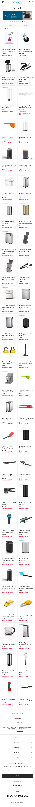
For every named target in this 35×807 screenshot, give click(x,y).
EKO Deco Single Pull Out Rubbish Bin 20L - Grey (8, 391)
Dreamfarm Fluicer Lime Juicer (26, 391)
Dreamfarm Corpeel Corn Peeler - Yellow (8, 615)
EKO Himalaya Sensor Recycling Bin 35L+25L (25, 643)
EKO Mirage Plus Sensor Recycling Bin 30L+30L (9, 250)
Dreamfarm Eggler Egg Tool (25, 615)
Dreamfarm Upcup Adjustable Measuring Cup (8, 643)
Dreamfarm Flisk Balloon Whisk (26, 671)
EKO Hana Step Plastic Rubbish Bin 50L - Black (8, 559)
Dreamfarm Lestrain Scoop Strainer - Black (25, 475)
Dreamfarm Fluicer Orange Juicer (7, 138)
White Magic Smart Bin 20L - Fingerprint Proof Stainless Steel (9, 78)
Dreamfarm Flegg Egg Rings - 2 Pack (8, 362)
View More (17, 718)
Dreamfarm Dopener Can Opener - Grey (8, 531)
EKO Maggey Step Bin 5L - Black (25, 334)
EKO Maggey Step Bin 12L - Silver (8, 222)
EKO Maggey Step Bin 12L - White (25, 138)
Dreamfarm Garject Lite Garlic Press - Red (26, 419)
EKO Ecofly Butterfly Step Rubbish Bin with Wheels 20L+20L (8, 419)
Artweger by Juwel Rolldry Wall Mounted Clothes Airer (25, 106)
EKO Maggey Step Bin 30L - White (8, 106)
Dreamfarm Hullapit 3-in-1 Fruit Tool (8, 700)
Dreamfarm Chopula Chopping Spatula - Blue (26, 587)
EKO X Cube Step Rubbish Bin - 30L (24, 559)
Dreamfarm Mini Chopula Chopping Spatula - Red (7, 447)
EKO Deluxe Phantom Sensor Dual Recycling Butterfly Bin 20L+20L (25, 194)
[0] (28, 2)
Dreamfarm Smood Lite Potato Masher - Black (26, 362)
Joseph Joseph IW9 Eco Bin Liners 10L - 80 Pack (9, 50)
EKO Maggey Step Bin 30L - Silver (8, 671)
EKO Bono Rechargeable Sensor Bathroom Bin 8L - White (9, 306)
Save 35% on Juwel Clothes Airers (24, 114)
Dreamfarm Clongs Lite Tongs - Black (25, 278)
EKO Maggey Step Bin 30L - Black (25, 503)
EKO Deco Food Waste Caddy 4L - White (8, 194)
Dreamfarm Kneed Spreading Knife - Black (9, 475)
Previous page (18, 722)
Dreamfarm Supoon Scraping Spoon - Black (25, 700)
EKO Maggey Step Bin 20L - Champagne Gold (25, 222)
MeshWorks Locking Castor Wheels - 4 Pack (25, 50)
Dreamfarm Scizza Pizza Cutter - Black (26, 78)
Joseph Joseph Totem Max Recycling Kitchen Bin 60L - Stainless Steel (9, 278)
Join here (20, 731)
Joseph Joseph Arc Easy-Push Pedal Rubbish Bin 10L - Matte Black (9, 166)
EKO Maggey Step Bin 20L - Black (25, 447)
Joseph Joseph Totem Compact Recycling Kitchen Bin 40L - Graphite (25, 250)
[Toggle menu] (2, 2)
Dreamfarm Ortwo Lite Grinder (9, 503)
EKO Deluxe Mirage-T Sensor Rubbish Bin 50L (8, 334)
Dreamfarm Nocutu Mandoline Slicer (24, 531)
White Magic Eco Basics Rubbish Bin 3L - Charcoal (25, 166)
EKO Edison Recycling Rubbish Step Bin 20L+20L (25, 306)
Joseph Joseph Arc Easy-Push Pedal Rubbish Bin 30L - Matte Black (9, 587)
